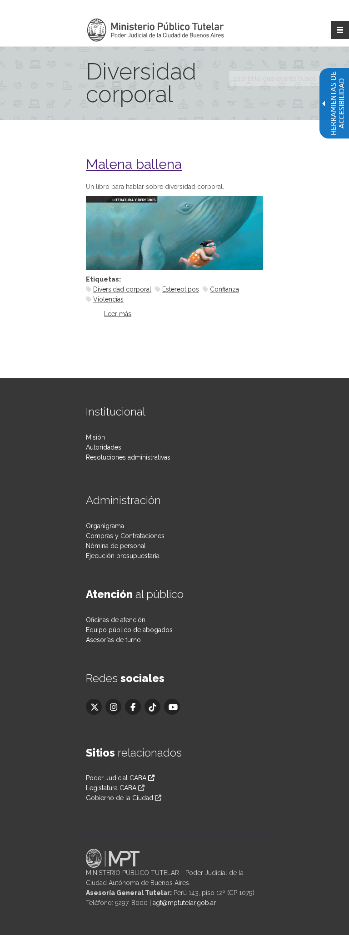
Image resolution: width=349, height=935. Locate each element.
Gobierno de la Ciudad (119, 797)
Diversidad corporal (122, 289)
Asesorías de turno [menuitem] (113, 639)
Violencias (108, 299)
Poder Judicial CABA (117, 778)
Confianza (224, 289)
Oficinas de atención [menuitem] (115, 619)
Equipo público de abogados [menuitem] (129, 629)
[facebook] (133, 707)
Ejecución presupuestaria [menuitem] (123, 555)
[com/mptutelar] (94, 707)
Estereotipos (180, 289)
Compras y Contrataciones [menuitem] (125, 535)
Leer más (117, 313)
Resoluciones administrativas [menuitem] (128, 457)
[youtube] (172, 707)
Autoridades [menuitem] (103, 447)
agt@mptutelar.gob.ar (184, 902)
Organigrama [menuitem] (105, 525)
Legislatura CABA (111, 788)
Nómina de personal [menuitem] (116, 545)
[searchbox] (274, 78)
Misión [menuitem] (95, 437)
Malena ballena (134, 164)
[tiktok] (152, 707)
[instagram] (113, 707)
